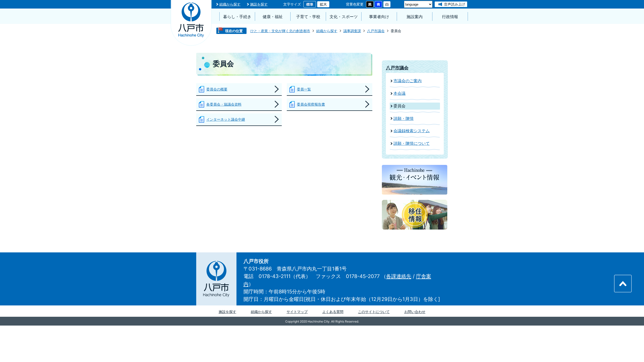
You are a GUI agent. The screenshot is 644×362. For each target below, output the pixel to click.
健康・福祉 (273, 16)
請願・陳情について (411, 143)
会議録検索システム (411, 130)
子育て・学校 (308, 16)
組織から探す (229, 4)
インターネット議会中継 (225, 119)
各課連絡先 (398, 276)
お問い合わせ (414, 311)
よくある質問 (332, 311)
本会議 (399, 93)
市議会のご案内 (407, 80)
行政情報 (450, 16)
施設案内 (415, 16)
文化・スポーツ (344, 16)
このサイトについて (374, 311)
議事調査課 (352, 31)
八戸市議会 (376, 31)
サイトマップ (297, 311)
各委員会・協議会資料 (224, 104)
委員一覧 (304, 89)
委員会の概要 (216, 89)
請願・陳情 (403, 118)
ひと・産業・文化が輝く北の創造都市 (280, 31)
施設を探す (259, 4)
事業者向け (379, 16)
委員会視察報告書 (311, 104)
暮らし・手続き (237, 16)
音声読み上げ (454, 4)
